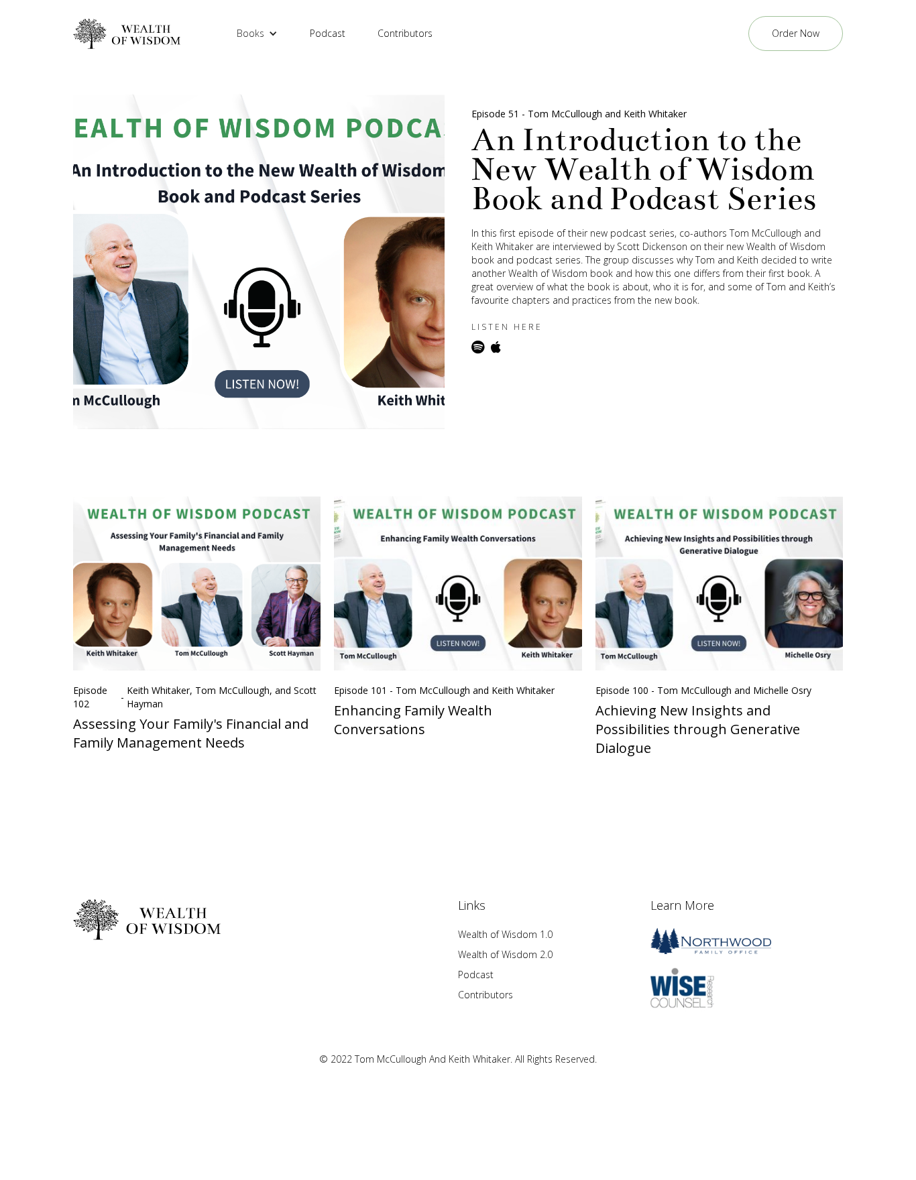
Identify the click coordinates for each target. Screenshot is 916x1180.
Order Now (795, 33)
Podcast (327, 33)
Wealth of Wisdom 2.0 (505, 954)
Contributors (405, 33)
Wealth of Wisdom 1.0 (505, 934)
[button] (257, 33)
